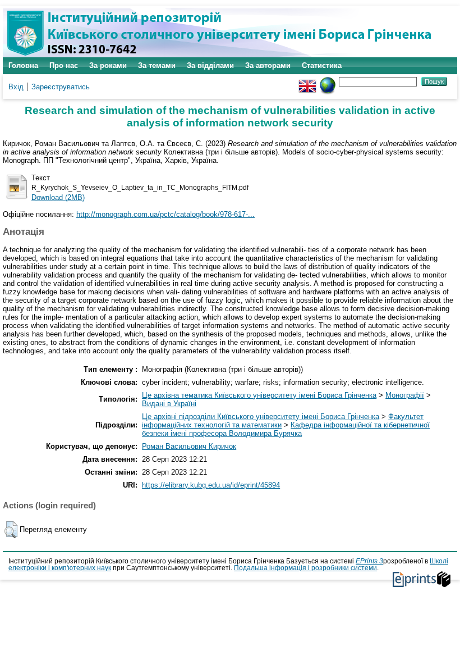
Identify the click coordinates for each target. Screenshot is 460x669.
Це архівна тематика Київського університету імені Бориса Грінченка (259, 395)
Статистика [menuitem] (322, 65)
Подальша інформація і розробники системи (305, 568)
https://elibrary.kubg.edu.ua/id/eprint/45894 (211, 485)
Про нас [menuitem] (63, 65)
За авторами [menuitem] (268, 65)
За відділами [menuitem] (210, 65)
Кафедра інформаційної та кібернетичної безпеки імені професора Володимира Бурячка (286, 429)
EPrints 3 (369, 561)
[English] (307, 81)
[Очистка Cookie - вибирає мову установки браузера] (328, 81)
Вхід (16, 87)
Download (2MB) (58, 197)
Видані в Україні (169, 403)
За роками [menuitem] (108, 65)
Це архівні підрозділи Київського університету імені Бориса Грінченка (260, 416)
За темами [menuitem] (157, 65)
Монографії (404, 395)
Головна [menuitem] (23, 65)
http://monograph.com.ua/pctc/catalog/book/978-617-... (165, 214)
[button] (10, 529)
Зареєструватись (60, 87)
